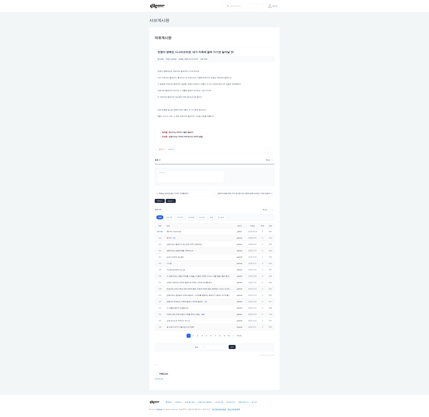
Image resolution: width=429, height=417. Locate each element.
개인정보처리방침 (219, 409)
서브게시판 (219, 402)
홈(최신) (169, 402)
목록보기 (160, 201)
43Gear (159, 409)
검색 (232, 347)
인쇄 (268, 149)
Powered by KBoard (267, 355)
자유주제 (180, 217)
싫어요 (171, 149)
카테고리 (178, 402)
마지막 (239, 336)
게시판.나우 (230, 402)
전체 (159, 217)
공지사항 (169, 217)
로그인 (254, 402)
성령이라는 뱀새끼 (205, 402)
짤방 (211, 217)
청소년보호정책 (233, 409)
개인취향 (191, 217)
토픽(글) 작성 (190, 402)
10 (229, 336)
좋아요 (162, 149)
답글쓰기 (171, 201)
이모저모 (202, 217)
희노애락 (221, 217)
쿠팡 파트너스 (243, 402)
